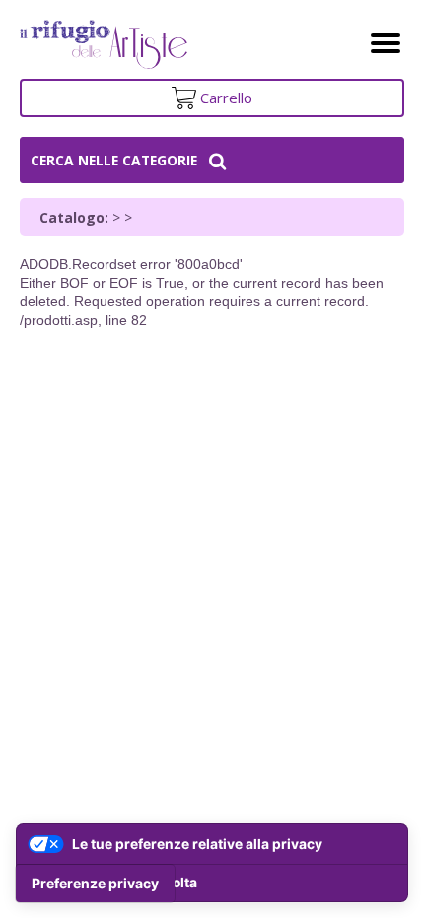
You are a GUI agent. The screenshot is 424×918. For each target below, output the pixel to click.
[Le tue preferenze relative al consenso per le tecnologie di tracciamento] (95, 883)
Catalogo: (73, 217)
